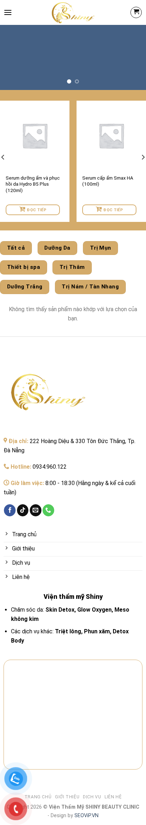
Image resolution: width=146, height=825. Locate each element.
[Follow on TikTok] (23, 510)
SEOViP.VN (86, 816)
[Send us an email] (35, 510)
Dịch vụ (92, 796)
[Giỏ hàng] (136, 12)
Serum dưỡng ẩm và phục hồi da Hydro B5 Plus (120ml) (33, 184)
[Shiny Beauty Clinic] (73, 12)
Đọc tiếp (36, 210)
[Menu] (8, 12)
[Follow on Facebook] (10, 510)
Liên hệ (113, 796)
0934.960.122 (50, 466)
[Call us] (48, 510)
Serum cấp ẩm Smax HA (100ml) (107, 181)
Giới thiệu (67, 796)
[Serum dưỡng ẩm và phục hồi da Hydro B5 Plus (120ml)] (34, 135)
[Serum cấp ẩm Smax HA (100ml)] (111, 135)
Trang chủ (38, 796)
